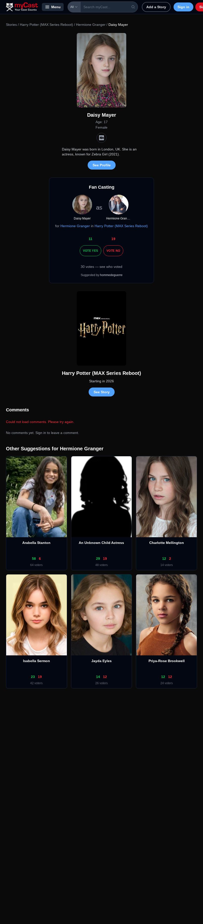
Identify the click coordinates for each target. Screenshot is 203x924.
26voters (101, 683)
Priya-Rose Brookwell (167, 661)
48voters (101, 565)
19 (113, 239)
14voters (166, 565)
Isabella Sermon (36, 661)
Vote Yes (90, 250)
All (72, 7)
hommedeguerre (111, 275)
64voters (36, 565)
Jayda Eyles (101, 661)
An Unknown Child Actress (101, 543)
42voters (36, 683)
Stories (11, 25)
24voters (166, 683)
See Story (102, 392)
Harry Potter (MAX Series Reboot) (46, 25)
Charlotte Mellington (166, 543)
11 (90, 239)
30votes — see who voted (101, 267)
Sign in (183, 7)
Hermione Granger (90, 25)
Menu (56, 7)
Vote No (113, 250)
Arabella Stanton (36, 543)
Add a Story (156, 7)
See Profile (102, 165)
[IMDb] (101, 138)
